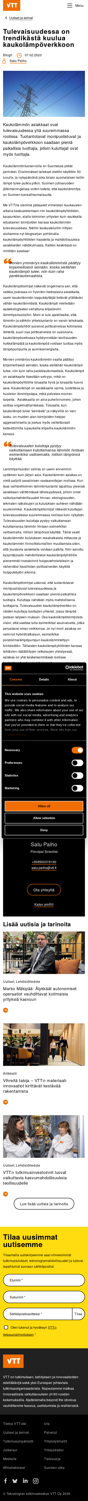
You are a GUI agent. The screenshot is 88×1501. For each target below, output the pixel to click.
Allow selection (44, 818)
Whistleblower (14, 1467)
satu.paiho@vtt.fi (44, 867)
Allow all (44, 806)
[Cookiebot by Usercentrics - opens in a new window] (65, 668)
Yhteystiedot (53, 1450)
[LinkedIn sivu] (25, 1481)
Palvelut (50, 1432)
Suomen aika (54, 1467)
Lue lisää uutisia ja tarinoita (44, 1203)
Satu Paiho (18, 60)
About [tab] (72, 679)
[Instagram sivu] (35, 1482)
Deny (44, 830)
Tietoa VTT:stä (14, 1423)
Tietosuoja (52, 1458)
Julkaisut (10, 1450)
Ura (47, 1423)
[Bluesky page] (15, 1482)
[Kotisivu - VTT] (11, 5)
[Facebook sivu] (5, 1482)
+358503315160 (44, 861)
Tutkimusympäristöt (18, 1441)
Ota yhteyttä (44, 889)
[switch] (77, 763)
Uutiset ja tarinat (16, 1432)
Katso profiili (44, 904)
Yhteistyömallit (55, 1441)
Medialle (10, 1458)
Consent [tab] (16, 679)
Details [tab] (44, 679)
